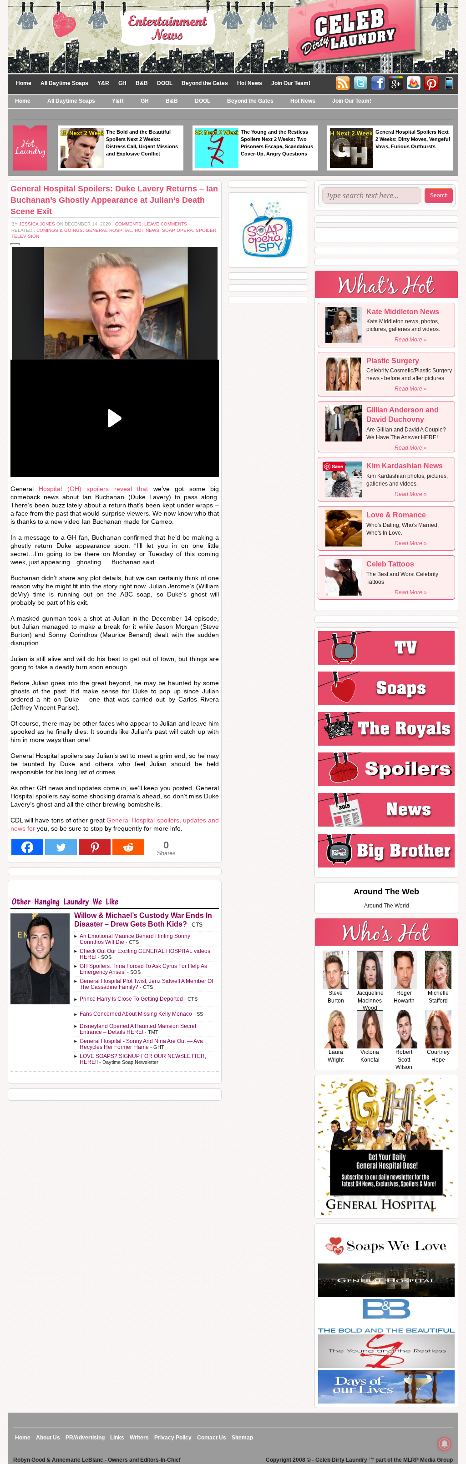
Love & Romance (396, 515)
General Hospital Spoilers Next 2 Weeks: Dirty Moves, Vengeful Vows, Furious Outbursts (412, 139)
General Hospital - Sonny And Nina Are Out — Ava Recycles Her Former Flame (141, 1044)
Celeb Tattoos (390, 564)
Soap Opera (177, 230)
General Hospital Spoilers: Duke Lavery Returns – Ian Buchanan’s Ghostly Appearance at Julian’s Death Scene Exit (114, 200)
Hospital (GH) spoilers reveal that (96, 488)
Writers (139, 1437)
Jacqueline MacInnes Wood (370, 1001)
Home (23, 83)
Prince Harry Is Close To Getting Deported (131, 999)
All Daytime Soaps (64, 83)
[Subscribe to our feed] (413, 82)
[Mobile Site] (449, 82)
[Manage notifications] (444, 1444)
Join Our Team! (290, 83)
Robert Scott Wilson (403, 1060)
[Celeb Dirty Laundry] (233, 36)
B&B (142, 83)
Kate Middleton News (402, 312)
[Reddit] (128, 847)
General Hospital (109, 230)
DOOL (164, 83)
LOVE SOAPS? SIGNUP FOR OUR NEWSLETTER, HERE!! (143, 1059)
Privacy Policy (173, 1437)
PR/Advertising (85, 1437)
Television (25, 236)
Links (117, 1437)
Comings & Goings (59, 230)
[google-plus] (396, 82)
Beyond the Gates (205, 83)
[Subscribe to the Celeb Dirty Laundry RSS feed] (342, 82)
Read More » (411, 339)
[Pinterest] (431, 82)
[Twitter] (360, 82)
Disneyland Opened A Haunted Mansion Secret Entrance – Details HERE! (138, 1029)
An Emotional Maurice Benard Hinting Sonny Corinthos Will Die (135, 939)
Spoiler (206, 230)
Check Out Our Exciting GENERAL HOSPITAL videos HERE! (145, 954)
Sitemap (242, 1437)
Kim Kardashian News (404, 466)
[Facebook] (378, 82)
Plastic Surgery (392, 361)
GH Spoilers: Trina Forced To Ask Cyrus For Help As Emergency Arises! (143, 969)
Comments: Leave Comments (151, 223)
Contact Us (211, 1437)
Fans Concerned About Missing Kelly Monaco (136, 1014)
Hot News (249, 83)
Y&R (103, 83)
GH (122, 83)
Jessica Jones (37, 223)
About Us (48, 1437)
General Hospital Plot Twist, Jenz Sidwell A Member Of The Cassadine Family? (146, 984)
